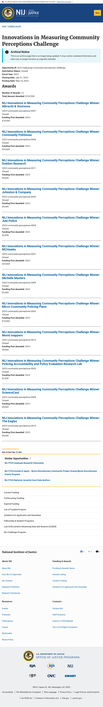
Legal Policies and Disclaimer (87, 692)
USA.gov (65, 698)
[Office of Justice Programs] (8, 13)
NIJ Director (7, 580)
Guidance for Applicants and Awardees (70, 587)
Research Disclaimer (11, 593)
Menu (97, 13)
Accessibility (7, 692)
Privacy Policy (65, 692)
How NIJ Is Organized (11, 574)
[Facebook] (83, 553)
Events (5, 608)
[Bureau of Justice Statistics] (51, 669)
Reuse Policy (7, 639)
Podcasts (6, 614)
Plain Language (50, 692)
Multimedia (7, 633)
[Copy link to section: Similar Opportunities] (29, 458)
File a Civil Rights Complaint (65, 627)
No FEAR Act (26, 698)
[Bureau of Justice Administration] (33, 668)
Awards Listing (59, 574)
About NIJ (6, 568)
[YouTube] (98, 553)
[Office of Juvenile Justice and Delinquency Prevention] (32, 678)
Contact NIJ (58, 608)
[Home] (27, 13)
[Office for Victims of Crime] (51, 678)
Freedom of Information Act (47, 698)
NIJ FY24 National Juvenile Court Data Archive (27, 480)
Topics (5, 627)
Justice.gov (77, 698)
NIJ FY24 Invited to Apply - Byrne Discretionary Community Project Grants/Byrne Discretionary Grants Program (51, 473)
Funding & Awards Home (63, 568)
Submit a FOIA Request (63, 621)
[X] (91, 553)
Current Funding (60, 580)
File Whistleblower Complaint (28, 692)
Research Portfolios (10, 587)
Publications (7, 621)
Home (4, 26)
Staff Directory (59, 614)
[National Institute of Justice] (70, 668)
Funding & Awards (14, 26)
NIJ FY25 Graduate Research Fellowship (24, 463)
